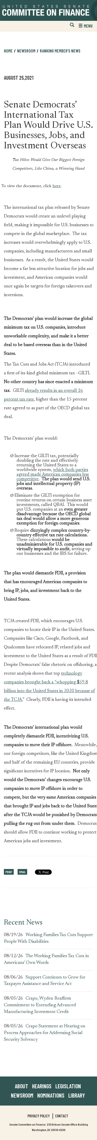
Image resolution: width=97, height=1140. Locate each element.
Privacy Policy (38, 1116)
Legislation (68, 1086)
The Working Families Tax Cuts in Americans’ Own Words (46, 959)
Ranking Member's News (60, 50)
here (57, 185)
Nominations (50, 1095)
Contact (61, 1116)
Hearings (41, 1086)
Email (22, 872)
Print (8, 872)
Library (76, 1095)
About (21, 1086)
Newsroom (22, 1095)
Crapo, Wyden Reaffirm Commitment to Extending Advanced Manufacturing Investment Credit (40, 1005)
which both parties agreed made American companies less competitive (53, 475)
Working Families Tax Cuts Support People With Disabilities (48, 938)
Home (8, 50)
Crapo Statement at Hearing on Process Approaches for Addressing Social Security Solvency (44, 1033)
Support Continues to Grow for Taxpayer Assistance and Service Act (44, 981)
